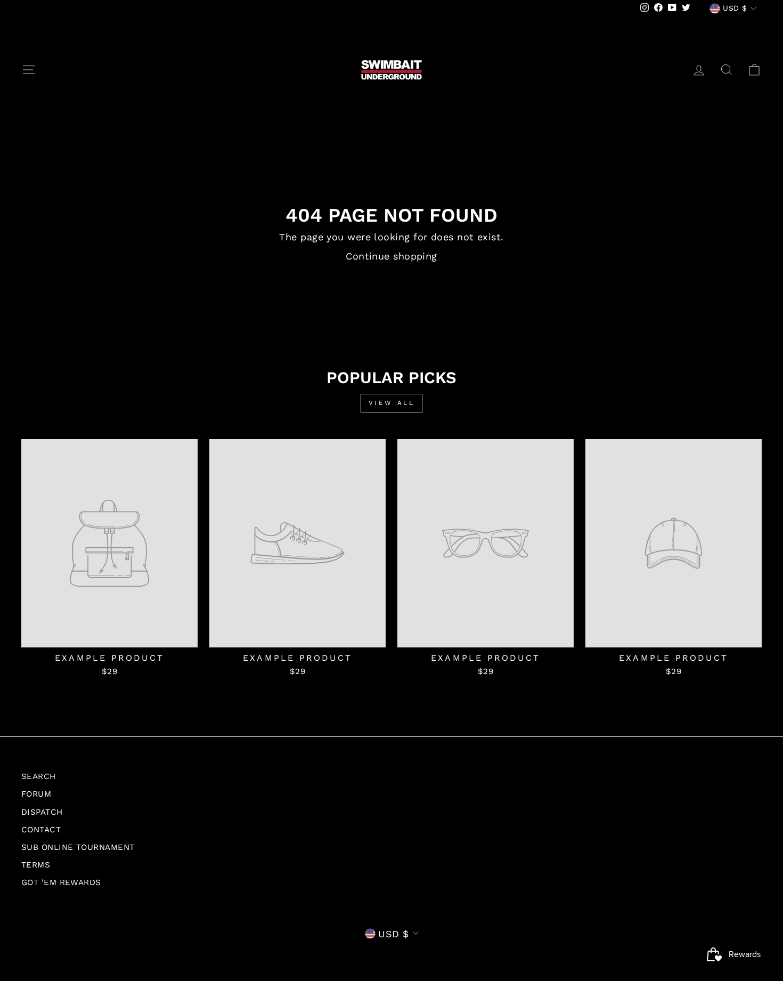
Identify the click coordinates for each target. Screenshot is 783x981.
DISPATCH (42, 812)
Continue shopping (391, 256)
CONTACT (41, 829)
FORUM (36, 794)
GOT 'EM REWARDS (61, 882)
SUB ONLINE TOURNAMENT (77, 847)
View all (392, 403)
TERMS (35, 865)
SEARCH (38, 776)
